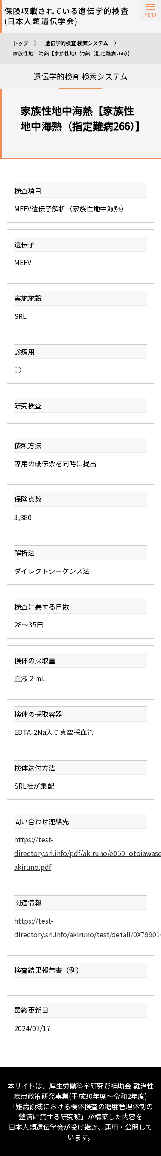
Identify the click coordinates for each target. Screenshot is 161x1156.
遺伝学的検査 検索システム (76, 42)
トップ (20, 42)
